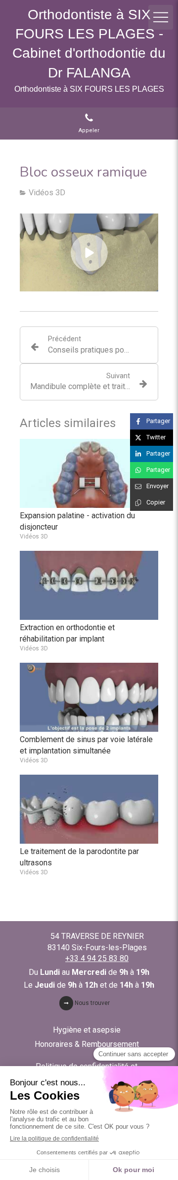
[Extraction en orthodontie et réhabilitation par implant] (89, 585)
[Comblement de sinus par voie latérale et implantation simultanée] (89, 697)
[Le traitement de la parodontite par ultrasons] (89, 809)
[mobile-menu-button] (160, 17)
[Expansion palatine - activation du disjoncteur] (89, 473)
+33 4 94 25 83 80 (97, 958)
